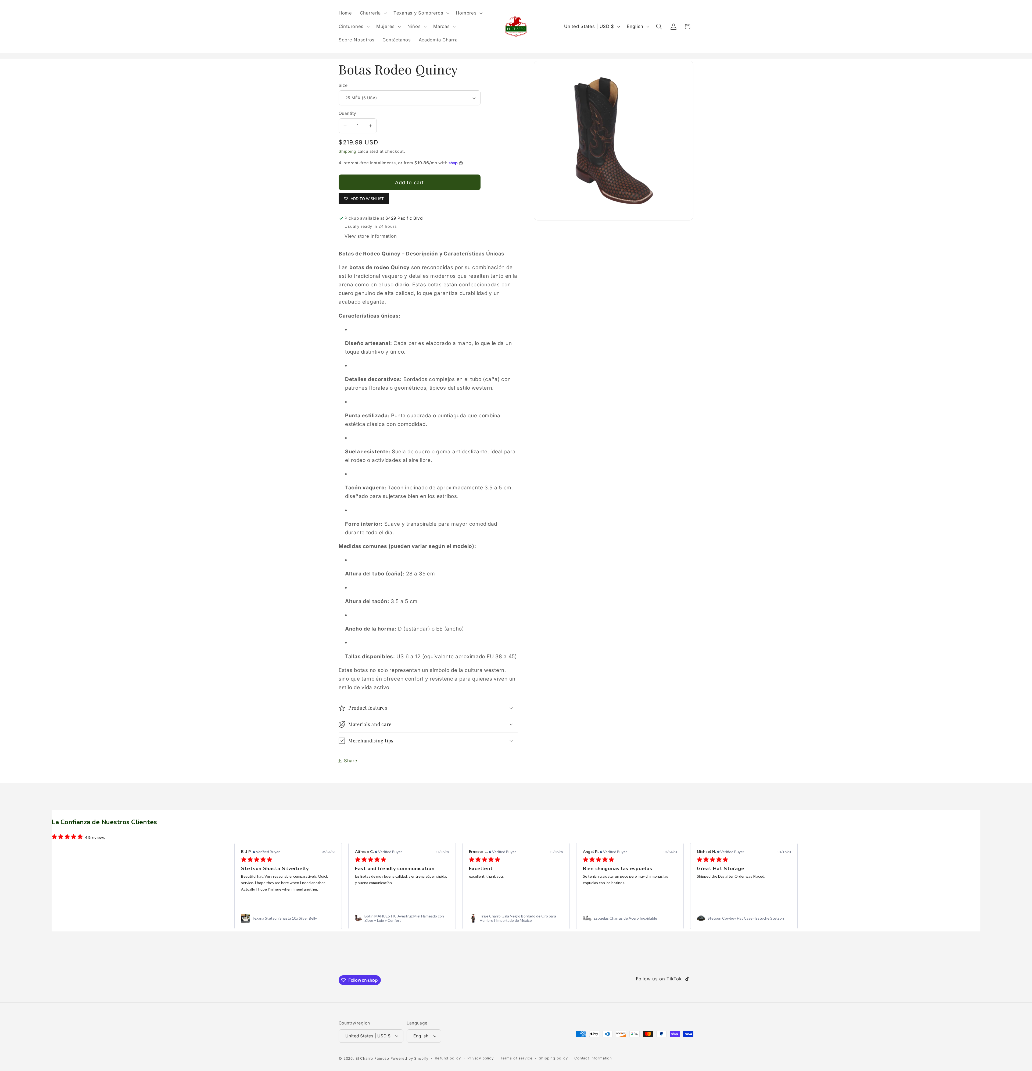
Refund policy (448, 1058)
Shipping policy (553, 1058)
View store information (371, 236)
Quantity (347, 113)
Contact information (593, 1058)
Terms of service (516, 1058)
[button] (372, 13)
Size (343, 85)
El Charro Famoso (372, 1058)
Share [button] (350, 760)
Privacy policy (480, 1058)
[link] (288, 918)
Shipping (347, 151)
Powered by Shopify (409, 1058)
